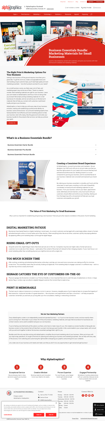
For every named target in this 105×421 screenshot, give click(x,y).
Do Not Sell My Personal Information (89, 418)
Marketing (36, 14)
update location (50, 8)
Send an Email (44, 397)
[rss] (92, 395)
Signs (15, 14)
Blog (77, 1)
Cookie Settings (8, 414)
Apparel (76, 14)
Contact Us (83, 1)
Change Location (18, 396)
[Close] (56, 403)
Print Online (99, 1)
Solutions (58, 14)
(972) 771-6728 (87, 7)
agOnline (91, 1)
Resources (68, 14)
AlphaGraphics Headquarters (21, 398)
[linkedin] (86, 395)
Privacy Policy (75, 418)
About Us (70, 1)
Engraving (85, 14)
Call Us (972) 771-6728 (46, 395)
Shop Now (63, 1)
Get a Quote (100, 405)
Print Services (25, 14)
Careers (100, 414)
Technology (47, 14)
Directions (98, 7)
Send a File (100, 410)
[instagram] (89, 395)
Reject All (39, 414)
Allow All (51, 414)
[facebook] (83, 395)
